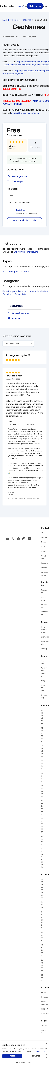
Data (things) (9, 291)
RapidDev (20, 210)
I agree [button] (12, 1056)
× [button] (46, 1044)
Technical (7, 294)
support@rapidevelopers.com (25, 113)
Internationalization (39, 291)
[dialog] (24, 1053)
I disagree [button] (35, 1056)
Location (22, 291)
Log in (20, 6)
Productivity (20, 294)
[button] (24, 1062)
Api (4, 271)
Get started (35, 6)
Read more (40, 1051)
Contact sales (7, 6)
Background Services (19, 271)
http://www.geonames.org (26, 251)
